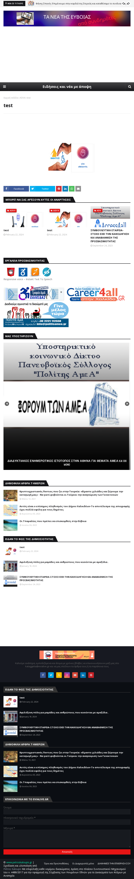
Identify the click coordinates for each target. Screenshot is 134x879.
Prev (7, 404)
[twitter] (51, 675)
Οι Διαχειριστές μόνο (83, 863)
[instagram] (67, 675)
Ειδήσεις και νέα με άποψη (67, 86)
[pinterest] (91, 675)
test (6, 230)
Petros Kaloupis (12, 869)
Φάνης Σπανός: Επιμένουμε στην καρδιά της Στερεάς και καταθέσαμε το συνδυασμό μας (82, 3)
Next (127, 404)
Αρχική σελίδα (10, 97)
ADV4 (22, 97)
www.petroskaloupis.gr (19, 862)
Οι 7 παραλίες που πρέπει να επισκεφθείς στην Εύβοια (53, 521)
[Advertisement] (67, 56)
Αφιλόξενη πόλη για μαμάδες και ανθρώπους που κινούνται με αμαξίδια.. (64, 562)
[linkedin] (83, 675)
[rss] (59, 675)
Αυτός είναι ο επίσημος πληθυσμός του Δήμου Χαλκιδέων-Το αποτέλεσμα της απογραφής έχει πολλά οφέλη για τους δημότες (75, 508)
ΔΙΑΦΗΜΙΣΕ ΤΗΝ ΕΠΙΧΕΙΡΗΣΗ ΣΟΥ (114, 863)
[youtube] (75, 675)
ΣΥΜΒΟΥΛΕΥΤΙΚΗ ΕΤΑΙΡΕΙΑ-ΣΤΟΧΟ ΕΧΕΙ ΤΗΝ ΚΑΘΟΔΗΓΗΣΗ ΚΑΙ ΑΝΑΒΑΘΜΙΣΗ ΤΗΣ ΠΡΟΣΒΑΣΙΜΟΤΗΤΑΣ (110, 236)
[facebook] (43, 675)
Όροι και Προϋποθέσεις (56, 863)
